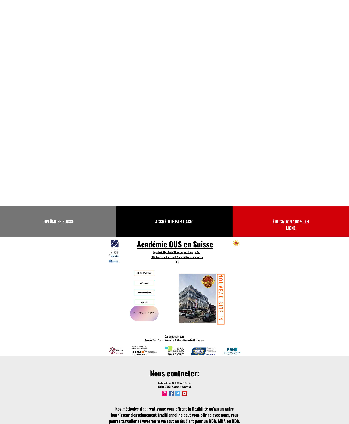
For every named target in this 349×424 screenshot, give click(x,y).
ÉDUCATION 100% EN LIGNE (291, 224)
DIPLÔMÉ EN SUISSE (58, 221)
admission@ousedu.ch (182, 386)
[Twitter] (177, 393)
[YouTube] (184, 393)
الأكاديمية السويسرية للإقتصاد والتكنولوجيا (176, 252)
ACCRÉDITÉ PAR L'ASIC (174, 221)
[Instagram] (164, 393)
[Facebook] (171, 393)
